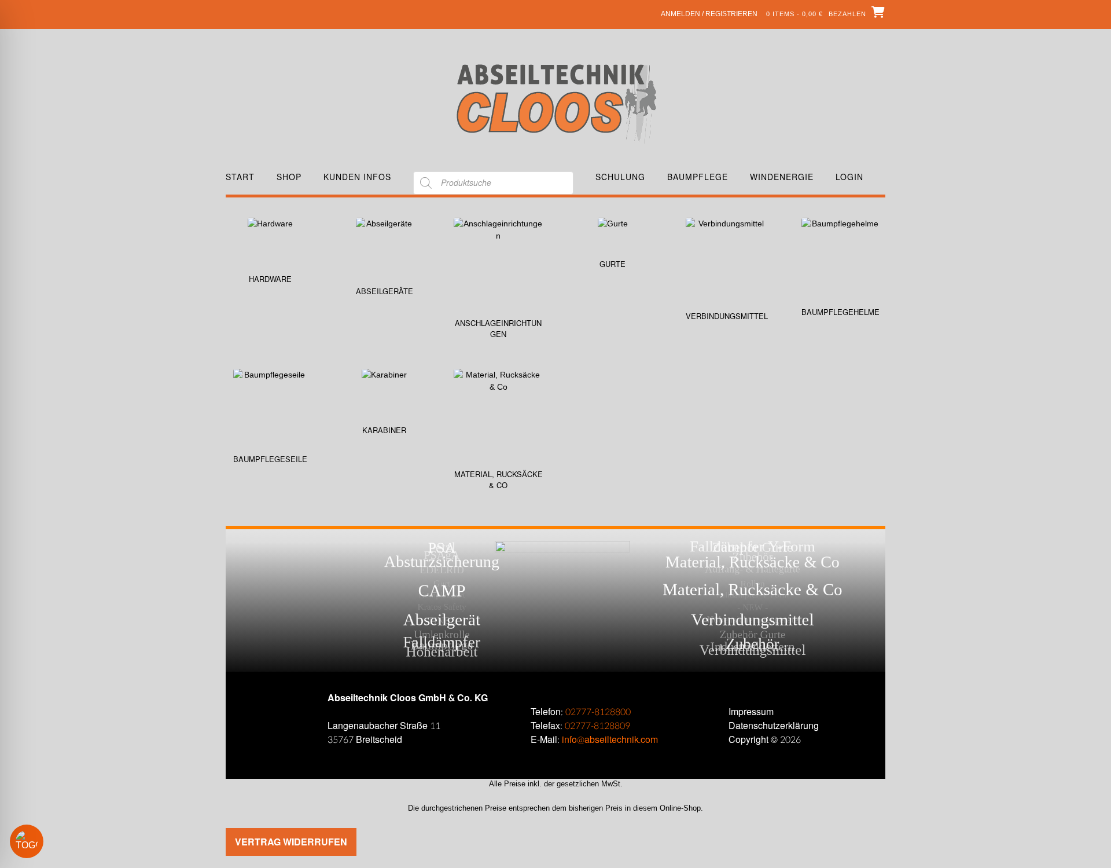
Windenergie (782, 176)
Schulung (620, 176)
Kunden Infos (357, 176)
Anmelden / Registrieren (709, 14)
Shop (289, 176)
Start (240, 176)
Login (849, 176)
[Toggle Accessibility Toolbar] (43, 841)
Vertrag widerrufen (291, 841)
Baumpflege (697, 176)
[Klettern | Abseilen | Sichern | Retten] (555, 103)
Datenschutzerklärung (774, 725)
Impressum (751, 712)
